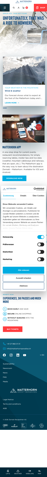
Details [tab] (23, 196)
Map (39, 473)
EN (43, 355)
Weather (18, 473)
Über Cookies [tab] (38, 196)
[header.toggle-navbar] (5, 7)
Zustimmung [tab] (8, 196)
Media (5, 381)
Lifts (8, 473)
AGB (5, 408)
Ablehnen (24, 286)
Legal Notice (8, 399)
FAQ (5, 377)
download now (14, 178)
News (5, 373)
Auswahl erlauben (23, 278)
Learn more (11, 103)
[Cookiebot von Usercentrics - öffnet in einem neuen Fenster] (33, 189)
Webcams (30, 473)
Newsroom (7, 368)
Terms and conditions (12, 404)
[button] (14, 8)
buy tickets (12, 329)
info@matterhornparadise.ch (19, 349)
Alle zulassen (23, 270)
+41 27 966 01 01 (13, 344)
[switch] (40, 244)
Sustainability (8, 364)
